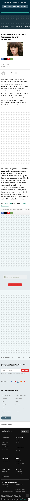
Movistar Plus (19, 398)
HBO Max (4, 408)
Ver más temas (6, 418)
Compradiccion (5, 476)
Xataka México (5, 484)
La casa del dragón (20, 408)
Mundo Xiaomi (5, 449)
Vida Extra (18, 442)
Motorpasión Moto (20, 463)
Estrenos (9, 209)
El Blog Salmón (19, 471)
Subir (23, 431)
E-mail (11, 59)
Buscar (27, 424)
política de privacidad (20, 373)
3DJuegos (18, 440)
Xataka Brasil (5, 487)
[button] (11, 73)
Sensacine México (19, 487)
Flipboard (8, 59)
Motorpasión (18, 461)
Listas (17, 401)
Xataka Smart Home (6, 446)
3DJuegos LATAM (19, 484)
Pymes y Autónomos (20, 474)
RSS (21, 381)
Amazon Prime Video (21, 395)
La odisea (5, 26)
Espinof (17, 452)
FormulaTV (8, 204)
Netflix (3, 401)
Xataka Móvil (5, 442)
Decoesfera (4, 474)
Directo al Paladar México (7, 491)
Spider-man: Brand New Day (7, 411)
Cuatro (25, 209)
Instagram (18, 381)
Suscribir (25, 370)
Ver (16, 285)
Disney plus (5, 398)
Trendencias (4, 471)
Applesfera (4, 444)
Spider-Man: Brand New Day (16, 26)
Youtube (14, 381)
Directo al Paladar (6, 461)
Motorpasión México (20, 491)
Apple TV (4, 404)
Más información (22, 499)
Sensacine (18, 450)
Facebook (2, 59)
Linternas (18, 411)
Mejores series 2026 (16, 358)
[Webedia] (6, 432)
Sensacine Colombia (20, 489)
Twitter (5, 59)
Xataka (3, 440)
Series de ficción (17, 209)
